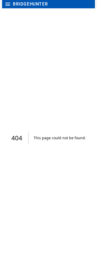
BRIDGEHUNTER (30, 4)
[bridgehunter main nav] (7, 4)
